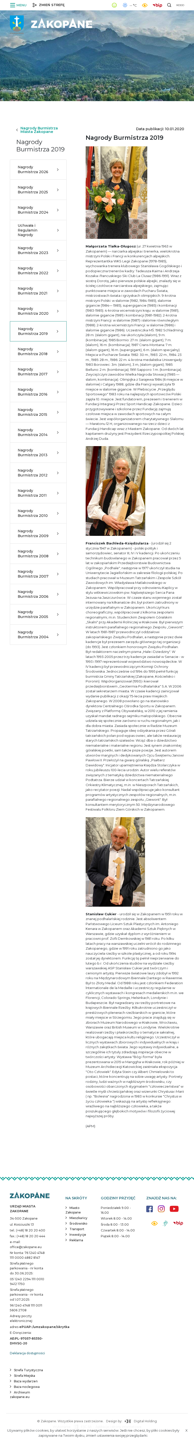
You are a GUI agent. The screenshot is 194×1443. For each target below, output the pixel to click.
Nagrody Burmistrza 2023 (33, 250)
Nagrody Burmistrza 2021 (32, 290)
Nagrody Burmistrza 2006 (33, 594)
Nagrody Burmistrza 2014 (32, 432)
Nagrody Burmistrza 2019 (33, 331)
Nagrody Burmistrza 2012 (32, 472)
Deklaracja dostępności (27, 1353)
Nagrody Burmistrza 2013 (32, 452)
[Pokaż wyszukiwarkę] (169, 5)
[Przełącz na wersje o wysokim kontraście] (154, 1224)
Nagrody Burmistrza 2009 (33, 533)
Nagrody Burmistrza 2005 (33, 614)
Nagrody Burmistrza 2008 (33, 553)
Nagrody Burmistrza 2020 (33, 310)
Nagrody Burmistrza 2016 (32, 391)
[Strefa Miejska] (51, 22)
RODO (180, 5)
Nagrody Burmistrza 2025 (33, 189)
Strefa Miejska (24, 1376)
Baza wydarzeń (26, 1381)
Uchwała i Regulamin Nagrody (27, 230)
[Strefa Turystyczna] (30, 1195)
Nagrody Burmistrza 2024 (33, 209)
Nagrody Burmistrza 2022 (33, 270)
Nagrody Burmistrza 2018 (32, 351)
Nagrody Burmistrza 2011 (32, 492)
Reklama (76, 1240)
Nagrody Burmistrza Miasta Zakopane (39, 129)
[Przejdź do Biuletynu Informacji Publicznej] (158, 5)
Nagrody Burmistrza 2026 (33, 169)
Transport (76, 1229)
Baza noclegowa (27, 1387)
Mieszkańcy (78, 1218)
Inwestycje (77, 1234)
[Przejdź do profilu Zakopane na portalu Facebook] (149, 1211)
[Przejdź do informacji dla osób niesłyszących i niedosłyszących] (165, 1225)
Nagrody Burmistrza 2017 (32, 371)
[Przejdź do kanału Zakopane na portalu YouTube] (174, 1211)
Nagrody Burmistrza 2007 (33, 573)
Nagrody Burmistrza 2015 (32, 412)
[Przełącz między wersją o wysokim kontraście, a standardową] (145, 5)
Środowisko (78, 1223)
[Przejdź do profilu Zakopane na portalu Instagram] (161, 1211)
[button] (19, 5)
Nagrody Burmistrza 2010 (33, 513)
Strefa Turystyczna (28, 1370)
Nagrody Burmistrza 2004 (33, 634)
